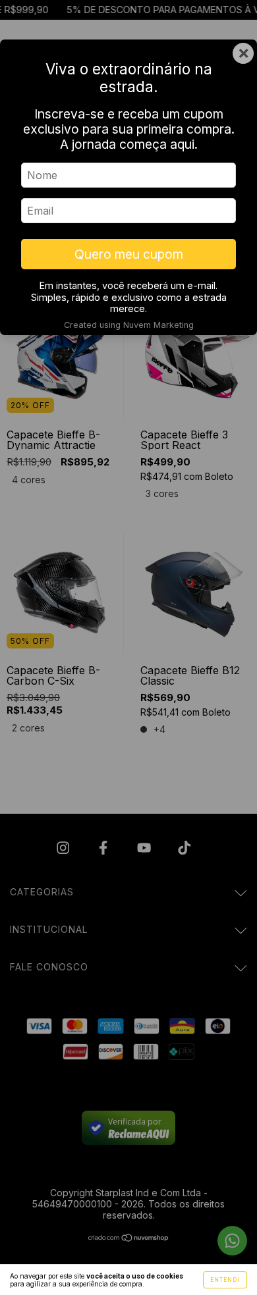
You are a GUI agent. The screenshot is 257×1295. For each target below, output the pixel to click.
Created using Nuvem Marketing (129, 325)
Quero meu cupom (128, 254)
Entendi (225, 1280)
